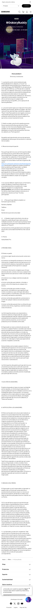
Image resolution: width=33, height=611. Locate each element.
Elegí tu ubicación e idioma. (8, 2)
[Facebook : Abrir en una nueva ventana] (11, 603)
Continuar (26, 6)
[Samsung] (5, 12)
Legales (16, 607)
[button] (16, 564)
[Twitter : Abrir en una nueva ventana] (15, 603)
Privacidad (9, 607)
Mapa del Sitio (23, 607)
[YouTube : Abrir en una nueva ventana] (22, 603)
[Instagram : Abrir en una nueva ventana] (18, 603)
